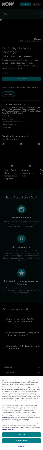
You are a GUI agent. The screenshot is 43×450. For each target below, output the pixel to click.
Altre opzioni (21, 446)
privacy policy (6, 417)
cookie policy (29, 416)
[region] (21, 413)
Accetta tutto (21, 434)
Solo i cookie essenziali (21, 440)
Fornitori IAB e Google (8, 429)
